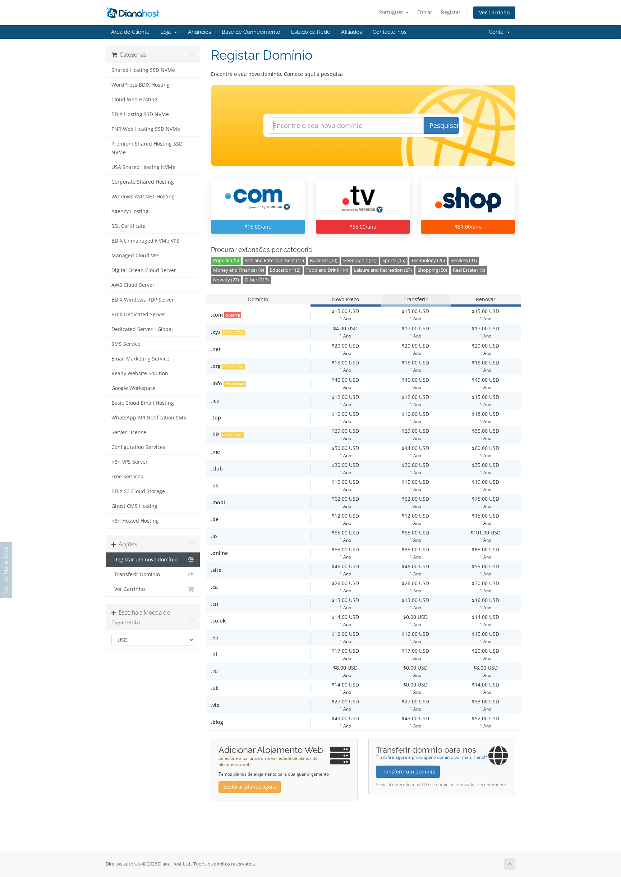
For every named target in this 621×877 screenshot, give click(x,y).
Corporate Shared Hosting (142, 182)
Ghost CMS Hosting (134, 506)
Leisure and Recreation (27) (383, 270)
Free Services (127, 476)
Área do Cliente (130, 32)
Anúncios (199, 32)
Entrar (424, 12)
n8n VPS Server (129, 462)
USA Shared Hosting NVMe (143, 167)
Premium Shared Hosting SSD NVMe (147, 148)
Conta (497, 32)
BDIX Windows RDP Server (142, 300)
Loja (167, 32)
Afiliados (351, 32)
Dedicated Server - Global (142, 329)
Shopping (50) (432, 270)
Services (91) (464, 260)
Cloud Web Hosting (134, 99)
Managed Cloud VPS (135, 255)
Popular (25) (226, 260)
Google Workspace (133, 388)
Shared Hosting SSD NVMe (143, 70)
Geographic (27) (360, 260)
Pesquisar (444, 125)
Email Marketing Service (140, 358)
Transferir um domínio (408, 771)
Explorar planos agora (249, 786)
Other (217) (257, 280)
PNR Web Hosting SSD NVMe (145, 129)
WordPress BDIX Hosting (140, 85)
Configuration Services (138, 447)
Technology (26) (428, 260)
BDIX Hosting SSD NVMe (140, 114)
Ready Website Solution (139, 373)
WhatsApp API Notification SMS (148, 417)
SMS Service (126, 344)
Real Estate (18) (469, 270)
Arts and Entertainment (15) (274, 260)
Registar (451, 12)
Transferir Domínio (135, 574)
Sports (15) (393, 260)
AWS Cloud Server (133, 285)
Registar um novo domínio (144, 559)
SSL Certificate (128, 226)
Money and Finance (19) (238, 270)
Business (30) (323, 260)
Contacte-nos (389, 32)
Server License (128, 432)
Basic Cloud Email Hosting (142, 403)
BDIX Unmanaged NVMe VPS (145, 241)
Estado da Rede (310, 32)
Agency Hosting (129, 211)
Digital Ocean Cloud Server (143, 270)
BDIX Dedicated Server (138, 314)
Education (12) (285, 270)
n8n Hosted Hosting (135, 521)
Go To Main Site (6, 569)
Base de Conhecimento (251, 32)
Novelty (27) (226, 280)
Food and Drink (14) (327, 270)
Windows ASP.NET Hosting (143, 196)
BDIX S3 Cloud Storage (138, 491)
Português (392, 12)
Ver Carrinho (494, 12)
